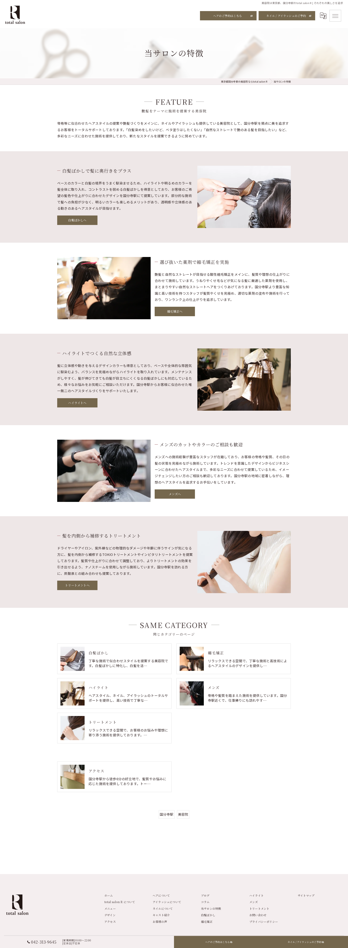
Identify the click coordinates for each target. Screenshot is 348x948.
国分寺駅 (167, 814)
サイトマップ (306, 895)
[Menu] (335, 15)
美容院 (183, 814)
